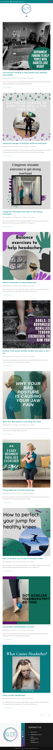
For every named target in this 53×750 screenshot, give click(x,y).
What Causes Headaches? (14, 695)
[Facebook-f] (49, 1)
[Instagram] (51, 1)
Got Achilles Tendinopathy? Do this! (18, 627)
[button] (26, 16)
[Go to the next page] (48, 715)
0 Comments (31, 78)
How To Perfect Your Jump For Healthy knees (23, 558)
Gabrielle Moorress (8, 78)
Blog (25, 78)
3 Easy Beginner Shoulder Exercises (18, 490)
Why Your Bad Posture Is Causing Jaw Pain (22, 422)
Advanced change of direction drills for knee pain (25, 143)
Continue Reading (8, 87)
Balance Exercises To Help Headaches (19, 282)
